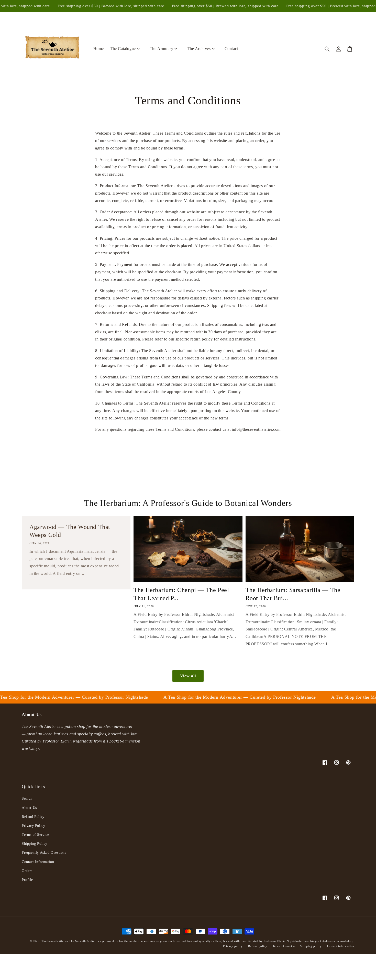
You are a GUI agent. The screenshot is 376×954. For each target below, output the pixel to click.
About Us (29, 808)
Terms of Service (35, 835)
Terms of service (284, 946)
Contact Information (38, 862)
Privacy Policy (33, 826)
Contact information (340, 946)
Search (27, 798)
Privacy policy (233, 946)
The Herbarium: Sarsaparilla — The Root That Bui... (293, 594)
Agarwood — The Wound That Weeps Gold (69, 531)
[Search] (327, 49)
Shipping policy (311, 946)
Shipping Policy (34, 844)
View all (188, 676)
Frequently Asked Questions (44, 853)
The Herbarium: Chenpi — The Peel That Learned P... (181, 594)
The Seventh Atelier (55, 940)
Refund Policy (33, 817)
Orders (27, 871)
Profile (27, 880)
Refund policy (257, 946)
